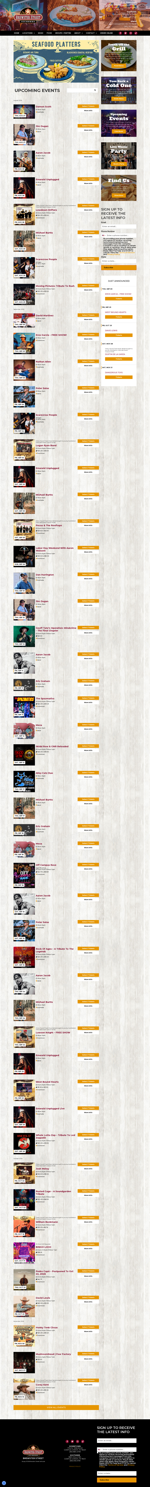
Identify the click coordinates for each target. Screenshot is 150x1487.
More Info (88, 111)
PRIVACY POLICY (75, 1466)
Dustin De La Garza (115, 354)
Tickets (119, 299)
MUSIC (40, 33)
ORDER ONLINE (106, 33)
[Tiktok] (135, 33)
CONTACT (90, 33)
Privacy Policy (113, 254)
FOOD (49, 33)
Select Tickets (88, 106)
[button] (54, 83)
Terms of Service (127, 253)
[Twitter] (125, 33)
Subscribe (108, 268)
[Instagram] (130, 33)
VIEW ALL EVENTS (56, 1407)
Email (103, 222)
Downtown (41, 218)
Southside (40, 112)
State (103, 257)
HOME (16, 33)
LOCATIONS (27, 33)
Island (39, 131)
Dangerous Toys (114, 373)
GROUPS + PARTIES (63, 33)
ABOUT (77, 33)
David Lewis (111, 331)
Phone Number (108, 231)
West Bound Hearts (115, 312)
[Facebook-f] (120, 33)
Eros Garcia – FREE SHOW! (118, 294)
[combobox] (103, 235)
